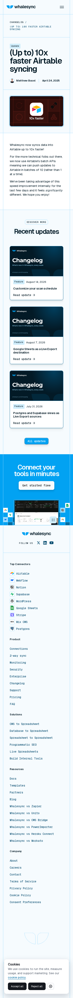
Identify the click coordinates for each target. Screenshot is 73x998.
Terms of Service (23, 881)
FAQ (12, 704)
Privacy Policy (21, 888)
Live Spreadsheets (24, 751)
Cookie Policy (20, 895)
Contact (15, 874)
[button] (62, 7)
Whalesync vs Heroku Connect (32, 833)
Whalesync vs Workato (26, 840)
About (14, 860)
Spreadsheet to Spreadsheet (31, 737)
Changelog (17, 683)
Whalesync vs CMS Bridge (29, 820)
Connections (19, 648)
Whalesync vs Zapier (26, 806)
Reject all (37, 986)
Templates (17, 785)
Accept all (17, 986)
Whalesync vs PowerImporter (31, 827)
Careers (15, 867)
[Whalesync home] (21, 7)
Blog (13, 799)
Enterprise (18, 676)
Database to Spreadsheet (29, 730)
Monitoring (18, 662)
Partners (16, 792)
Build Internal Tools (26, 758)
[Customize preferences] (50, 986)
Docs (13, 778)
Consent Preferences (25, 902)
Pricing (15, 697)
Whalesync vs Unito (25, 813)
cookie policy (17, 977)
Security (16, 669)
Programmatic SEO (23, 744)
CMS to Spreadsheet (24, 724)
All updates (37, 441)
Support (15, 690)
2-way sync (18, 655)
